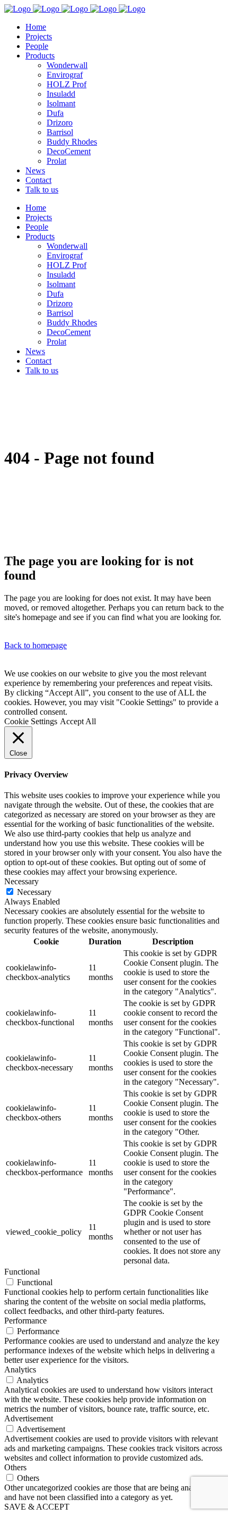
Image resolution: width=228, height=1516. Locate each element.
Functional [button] (22, 1271)
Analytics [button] (20, 1369)
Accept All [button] (78, 721)
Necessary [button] (21, 881)
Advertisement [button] (28, 1418)
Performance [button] (25, 1320)
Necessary (34, 892)
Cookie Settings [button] (30, 721)
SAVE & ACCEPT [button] (36, 1506)
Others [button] (15, 1467)
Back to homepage (35, 645)
